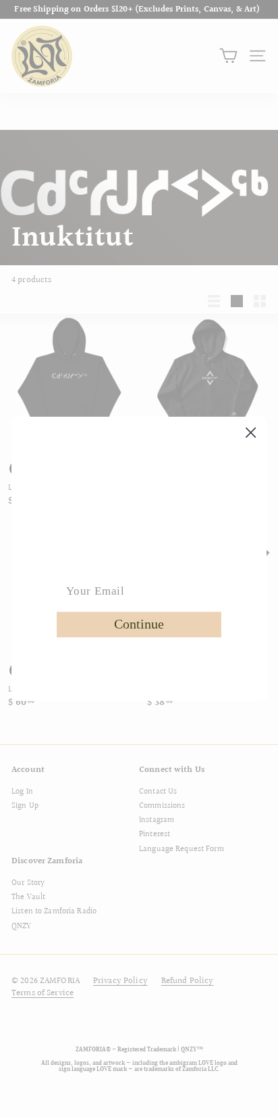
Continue (139, 623)
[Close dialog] (251, 432)
